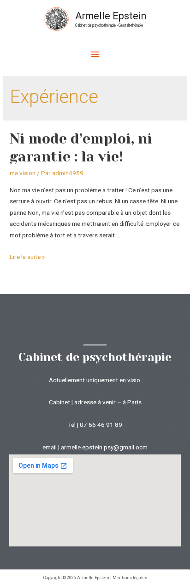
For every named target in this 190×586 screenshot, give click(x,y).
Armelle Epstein (110, 16)
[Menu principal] (95, 54)
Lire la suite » (27, 256)
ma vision (23, 173)
